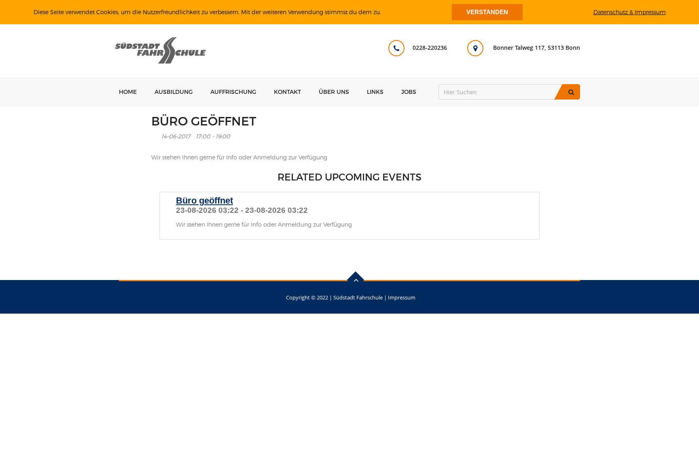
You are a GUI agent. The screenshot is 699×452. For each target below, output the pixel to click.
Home (128, 91)
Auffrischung (233, 91)
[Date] (155, 134)
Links (375, 91)
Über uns (334, 91)
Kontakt (287, 91)
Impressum (401, 297)
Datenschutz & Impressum (629, 11)
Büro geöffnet (204, 200)
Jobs (408, 91)
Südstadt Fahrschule (358, 297)
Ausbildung (174, 91)
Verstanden (487, 11)
